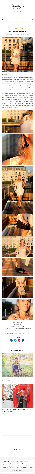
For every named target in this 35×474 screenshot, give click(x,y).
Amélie (12, 88)
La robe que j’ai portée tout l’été (13, 379)
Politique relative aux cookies (26, 467)
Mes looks (15, 28)
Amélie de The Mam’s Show (22, 333)
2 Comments (16, 34)
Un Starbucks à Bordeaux (17, 31)
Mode (21, 28)
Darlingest (17, 6)
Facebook (17, 424)
